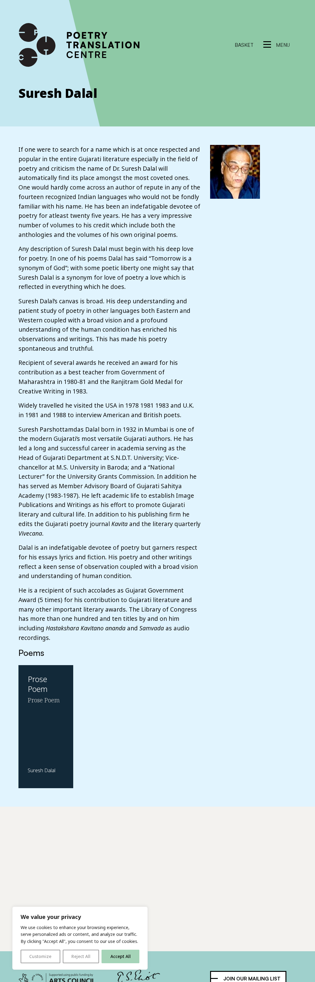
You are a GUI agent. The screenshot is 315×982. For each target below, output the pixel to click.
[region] (80, 938)
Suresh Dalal (57, 93)
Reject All (80, 956)
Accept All (120, 956)
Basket (244, 45)
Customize (40, 956)
